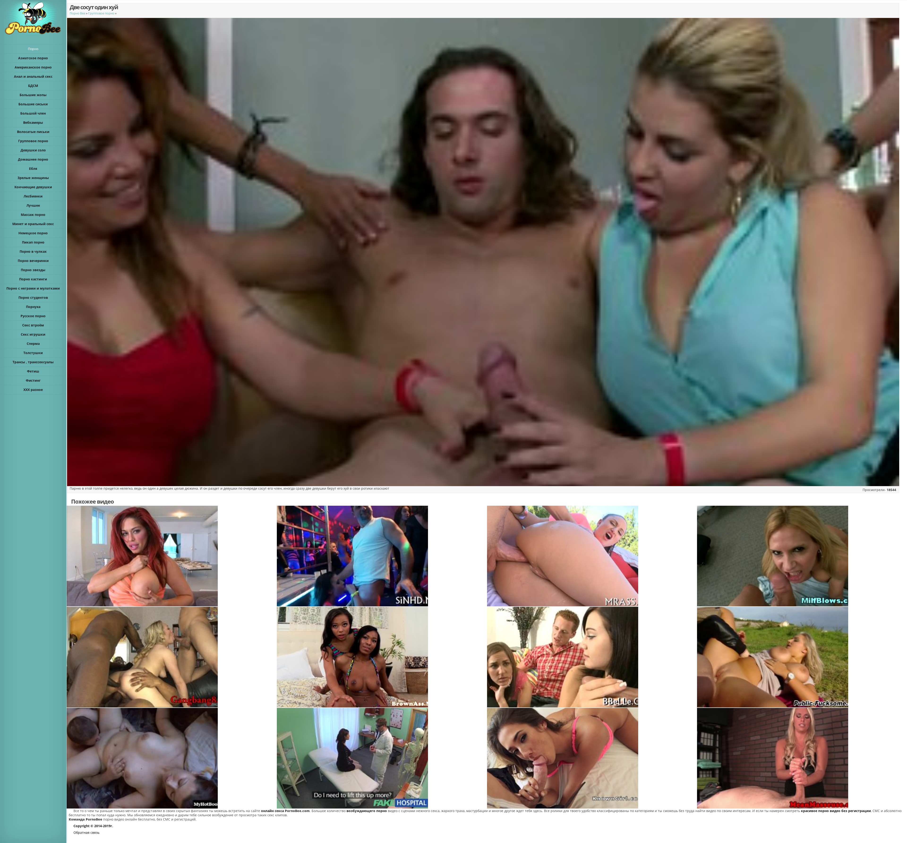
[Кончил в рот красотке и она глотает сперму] (592, 758)
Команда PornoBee (85, 819)
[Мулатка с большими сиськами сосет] (171, 556)
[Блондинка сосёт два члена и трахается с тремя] (171, 657)
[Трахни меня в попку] (592, 556)
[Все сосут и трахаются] (382, 556)
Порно (33, 49)
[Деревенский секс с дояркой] (802, 657)
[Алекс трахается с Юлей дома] (171, 758)
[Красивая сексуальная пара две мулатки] (382, 657)
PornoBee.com (297, 811)
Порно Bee (77, 13)
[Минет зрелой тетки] (802, 556)
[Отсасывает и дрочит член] (802, 758)
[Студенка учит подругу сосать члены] (592, 657)
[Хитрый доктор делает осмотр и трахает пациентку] (382, 758)
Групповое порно (101, 13)
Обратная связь (86, 832)
